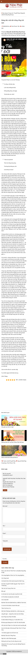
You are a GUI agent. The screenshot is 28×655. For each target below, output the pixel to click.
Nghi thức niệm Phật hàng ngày (8, 638)
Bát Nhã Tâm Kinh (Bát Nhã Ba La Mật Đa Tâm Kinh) (13, 602)
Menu (14, 1)
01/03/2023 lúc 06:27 (8, 475)
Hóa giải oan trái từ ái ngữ (7, 427)
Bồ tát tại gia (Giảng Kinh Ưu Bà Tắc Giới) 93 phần (13, 622)
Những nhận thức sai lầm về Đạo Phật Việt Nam (12, 442)
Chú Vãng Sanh (5, 578)
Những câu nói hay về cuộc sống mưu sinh (11, 641)
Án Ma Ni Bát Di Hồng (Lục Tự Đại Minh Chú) (12, 619)
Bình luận (5, 506)
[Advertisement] (14, 395)
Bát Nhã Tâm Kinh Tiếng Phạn (8, 635)
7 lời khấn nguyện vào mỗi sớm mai (9, 632)
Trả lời (5, 490)
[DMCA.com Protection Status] (3, 654)
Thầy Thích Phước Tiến (9, 33)
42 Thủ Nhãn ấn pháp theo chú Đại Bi (10, 596)
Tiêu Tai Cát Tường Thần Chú (8, 588)
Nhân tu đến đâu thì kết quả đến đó (9, 457)
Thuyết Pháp (13, 461)
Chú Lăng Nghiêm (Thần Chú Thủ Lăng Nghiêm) (12, 575)
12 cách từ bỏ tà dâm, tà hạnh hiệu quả (10, 605)
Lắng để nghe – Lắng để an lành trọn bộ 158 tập (12, 613)
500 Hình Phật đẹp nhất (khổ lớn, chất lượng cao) (12, 611)
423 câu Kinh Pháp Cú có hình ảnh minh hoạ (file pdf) (13, 625)
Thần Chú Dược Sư (6, 608)
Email (4, 533)
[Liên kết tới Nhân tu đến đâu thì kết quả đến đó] (14, 450)
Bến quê (3, 591)
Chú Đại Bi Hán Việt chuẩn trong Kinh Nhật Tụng (12, 581)
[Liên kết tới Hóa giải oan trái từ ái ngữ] (14, 420)
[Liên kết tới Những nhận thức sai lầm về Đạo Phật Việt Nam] (14, 435)
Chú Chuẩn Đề (4, 599)
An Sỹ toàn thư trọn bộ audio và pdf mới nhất (11, 594)
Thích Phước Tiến (11, 463)
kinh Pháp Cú (7, 79)
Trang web (5, 540)
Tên (4, 525)
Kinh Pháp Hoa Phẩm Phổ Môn (8, 616)
